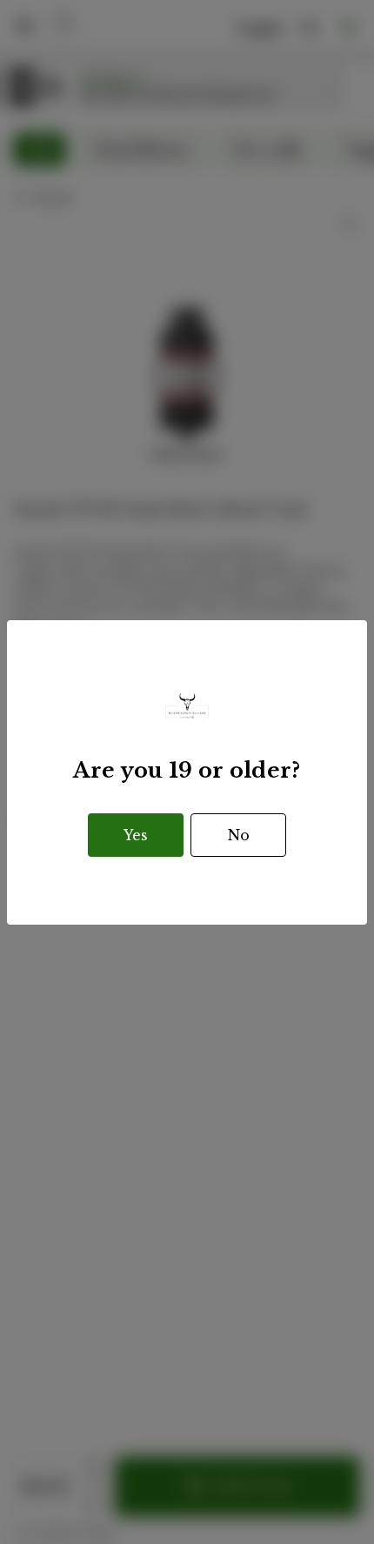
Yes (136, 835)
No (239, 835)
